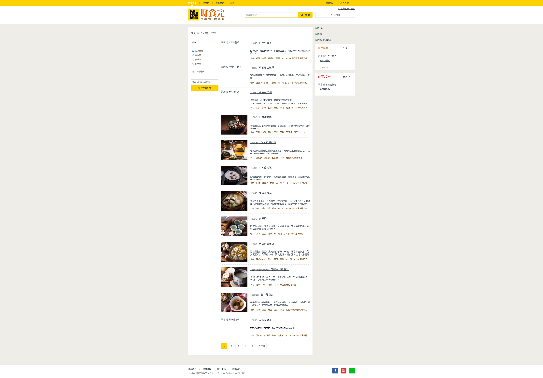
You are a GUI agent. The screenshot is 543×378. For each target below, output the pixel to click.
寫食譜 (337, 15)
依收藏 (198, 55)
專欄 (220, 3)
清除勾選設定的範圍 (201, 82)
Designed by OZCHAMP (235, 373)
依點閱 (198, 59)
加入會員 (344, 3)
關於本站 (221, 369)
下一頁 (261, 346)
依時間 (198, 64)
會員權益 (192, 369)
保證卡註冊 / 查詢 (346, 8)
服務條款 (207, 369)
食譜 (192, 3)
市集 (232, 3)
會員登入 (330, 3)
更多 (345, 48)
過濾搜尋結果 (204, 88)
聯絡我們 (236, 369)
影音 (206, 3)
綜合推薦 (199, 51)
